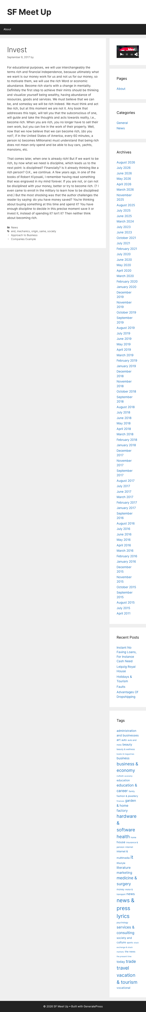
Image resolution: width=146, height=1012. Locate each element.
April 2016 (124, 545)
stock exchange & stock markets (128, 947)
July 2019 (123, 333)
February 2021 (127, 249)
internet (129, 847)
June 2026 (124, 173)
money (120, 889)
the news (130, 951)
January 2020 (126, 287)
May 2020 (124, 265)
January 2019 (126, 366)
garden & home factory (126, 805)
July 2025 (124, 210)
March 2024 (125, 221)
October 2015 (126, 587)
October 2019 (126, 312)
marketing (124, 872)
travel (123, 968)
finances (120, 801)
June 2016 (124, 534)
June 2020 (124, 259)
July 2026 (124, 168)
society (51, 231)
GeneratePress (93, 1006)
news (130, 894)
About (7, 29)
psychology (122, 922)
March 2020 (125, 276)
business (123, 758)
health (123, 836)
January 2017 (126, 508)
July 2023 (124, 227)
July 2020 (124, 254)
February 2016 (127, 556)
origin (34, 231)
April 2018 (124, 429)
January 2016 (126, 561)
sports (130, 942)
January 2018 (126, 445)
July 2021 (123, 243)
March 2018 (125, 434)
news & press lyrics (125, 908)
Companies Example (23, 239)
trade (131, 961)
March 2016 (125, 550)
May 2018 (124, 423)
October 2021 (126, 238)
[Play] (121, 54)
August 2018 (126, 407)
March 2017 (125, 497)
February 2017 (127, 502)
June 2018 (124, 418)
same (42, 231)
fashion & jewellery (127, 796)
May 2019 (124, 344)
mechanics (23, 231)
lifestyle (121, 863)
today (121, 962)
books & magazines (125, 754)
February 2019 (127, 360)
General (122, 123)
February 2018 (127, 440)
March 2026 (125, 189)
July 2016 (123, 529)
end (13, 231)
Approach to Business (24, 235)
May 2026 (124, 178)
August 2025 (126, 205)
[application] (128, 51)
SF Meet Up (29, 12)
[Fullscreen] (138, 54)
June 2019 (124, 338)
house (121, 842)
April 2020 (124, 270)
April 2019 (124, 349)
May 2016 (124, 539)
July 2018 (123, 412)
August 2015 (126, 602)
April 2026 (124, 184)
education (123, 780)
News (14, 227)
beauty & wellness (126, 749)
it (132, 857)
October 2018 (126, 391)
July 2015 (123, 608)
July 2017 (123, 486)
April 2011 (124, 613)
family (132, 791)
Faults (121, 686)
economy (128, 776)
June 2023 (124, 232)
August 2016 (126, 523)
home (133, 837)
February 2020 (127, 281)
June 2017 (124, 491)
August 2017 (126, 480)
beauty (127, 744)
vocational (123, 987)
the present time (124, 956)
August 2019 (126, 328)
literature (124, 867)
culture (120, 776)
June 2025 (124, 216)
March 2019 (125, 355)
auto (124, 740)
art (119, 740)
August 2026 (126, 162)
